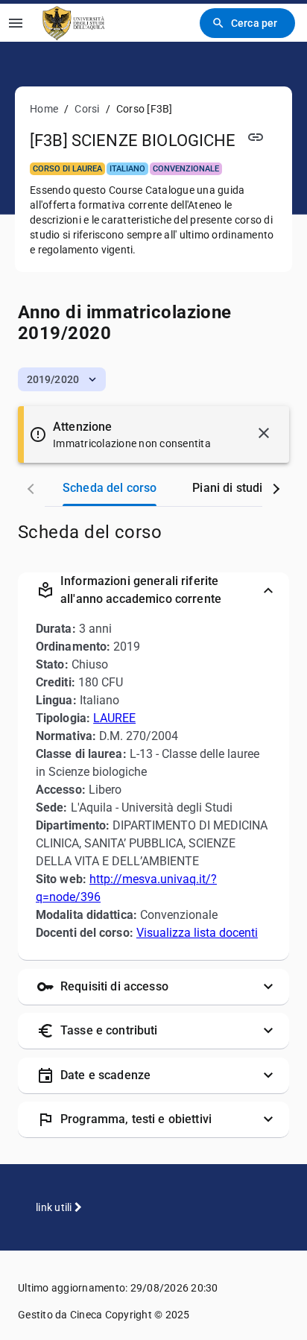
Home (44, 109)
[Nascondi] (264, 433)
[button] (62, 379)
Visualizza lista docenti (197, 933)
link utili (55, 1207)
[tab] (109, 488)
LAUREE (114, 718)
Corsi (87, 109)
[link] (74, 22)
